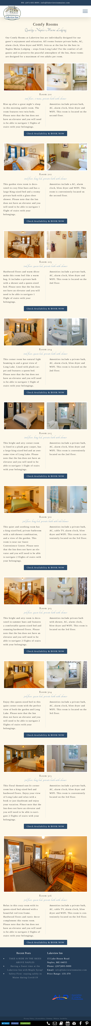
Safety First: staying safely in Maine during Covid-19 (25, 975)
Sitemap (49, 1018)
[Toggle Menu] (85, 11)
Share (15, 1023)
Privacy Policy (29, 1018)
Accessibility (40, 1018)
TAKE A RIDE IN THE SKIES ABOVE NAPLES (25, 960)
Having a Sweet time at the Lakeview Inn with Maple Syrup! (25, 968)
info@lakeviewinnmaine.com (55, 3)
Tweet (6, 1023)
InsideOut (63, 1018)
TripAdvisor (25, 1023)
